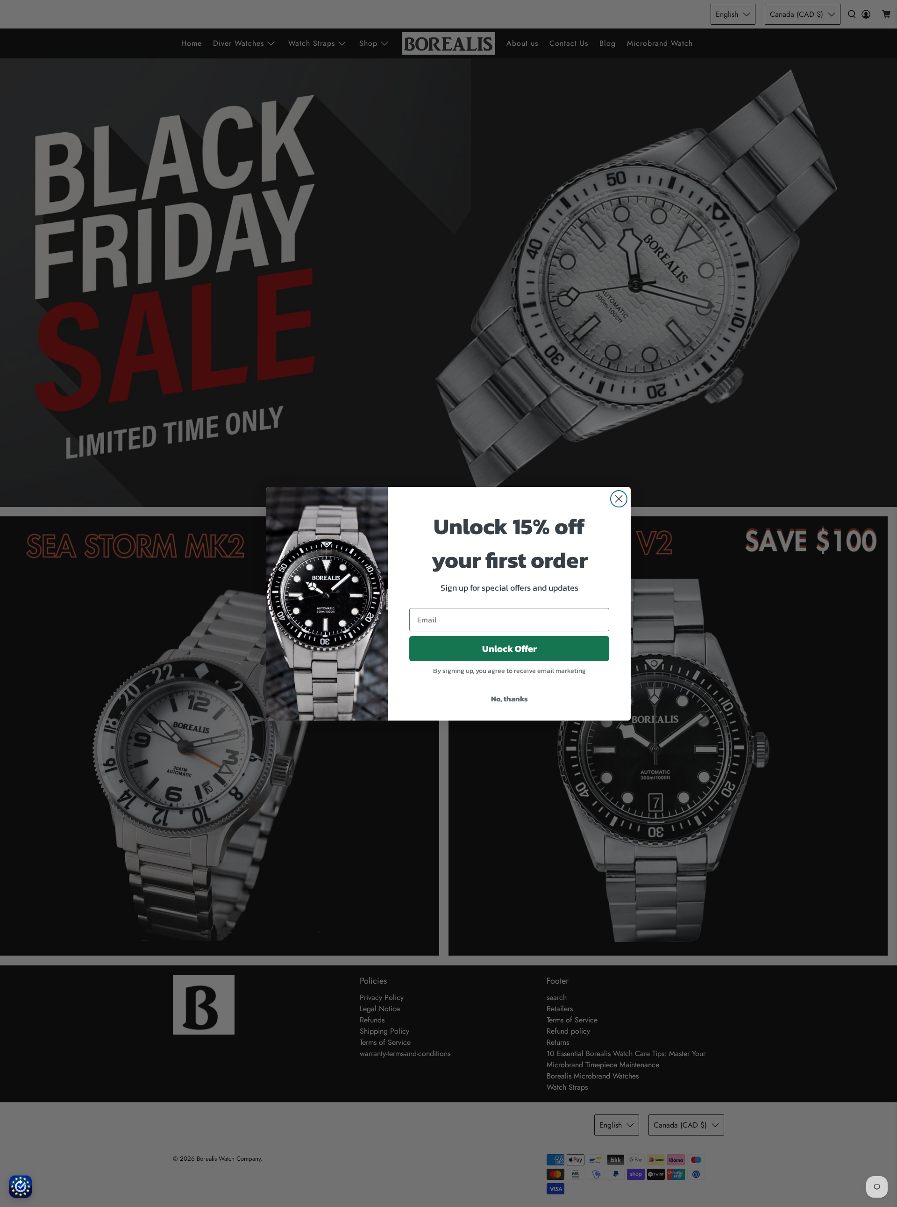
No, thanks (509, 698)
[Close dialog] (619, 499)
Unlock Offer (509, 649)
